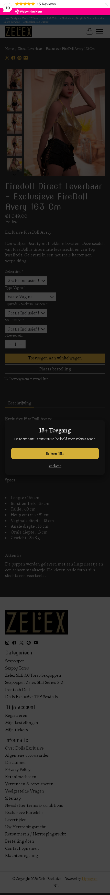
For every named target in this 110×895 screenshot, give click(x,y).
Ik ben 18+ (55, 453)
